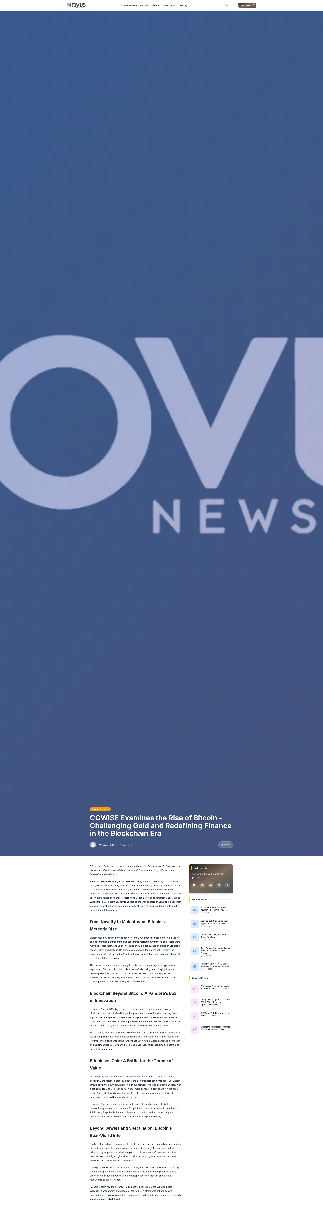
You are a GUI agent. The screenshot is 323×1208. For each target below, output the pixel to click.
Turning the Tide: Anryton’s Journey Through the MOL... (214, 908)
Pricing (183, 5)
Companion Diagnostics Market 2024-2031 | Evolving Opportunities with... (215, 1002)
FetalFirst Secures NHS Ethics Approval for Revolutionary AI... (215, 965)
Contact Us (229, 5)
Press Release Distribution (134, 5)
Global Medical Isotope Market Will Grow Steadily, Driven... (215, 1028)
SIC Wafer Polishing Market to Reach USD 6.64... (215, 1014)
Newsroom (169, 5)
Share (227, 844)
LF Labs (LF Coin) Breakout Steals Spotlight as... (213, 935)
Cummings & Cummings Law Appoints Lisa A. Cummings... (214, 922)
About (156, 5)
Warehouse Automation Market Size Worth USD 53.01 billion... (215, 987)
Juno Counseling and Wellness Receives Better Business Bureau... (215, 950)
